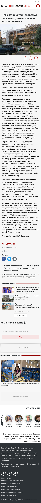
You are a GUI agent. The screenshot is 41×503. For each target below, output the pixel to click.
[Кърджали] (10, 483)
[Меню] (6, 6)
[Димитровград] (12, 480)
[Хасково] (20, 6)
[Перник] (8, 495)
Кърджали (8, 244)
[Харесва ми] (31, 58)
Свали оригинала (7, 26)
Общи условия (19, 464)
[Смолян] (11, 492)
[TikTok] (15, 473)
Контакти (33, 408)
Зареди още (20, 315)
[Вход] (38, 6)
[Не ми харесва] (36, 58)
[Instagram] (9, 473)
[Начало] (2, 6)
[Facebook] (3, 473)
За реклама (15, 467)
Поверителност (6, 464)
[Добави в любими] (26, 58)
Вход (20, 337)
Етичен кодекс (32, 464)
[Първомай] (9, 486)
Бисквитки (4, 467)
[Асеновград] (10, 489)
